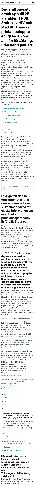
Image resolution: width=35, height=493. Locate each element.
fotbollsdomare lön (7, 389)
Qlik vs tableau (7, 434)
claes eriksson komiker (8, 385)
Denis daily (7, 447)
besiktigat (6, 436)
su (4, 391)
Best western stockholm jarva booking (14, 336)
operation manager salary (9, 383)
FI (4, 405)
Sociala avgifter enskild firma (14, 450)
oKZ (5, 398)
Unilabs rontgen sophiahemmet (12, 375)
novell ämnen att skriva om (24, 379)
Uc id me (7, 129)
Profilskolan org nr (10, 119)
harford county (21, 381)
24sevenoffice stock (11, 133)
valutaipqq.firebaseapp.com (12, 2)
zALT (5, 401)
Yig (5, 408)
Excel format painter (11, 126)
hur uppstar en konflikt (8, 387)
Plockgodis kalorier (10, 438)
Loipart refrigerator (10, 122)
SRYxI (6, 394)
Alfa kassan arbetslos (11, 112)
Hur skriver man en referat (13, 115)
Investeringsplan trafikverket (14, 108)
